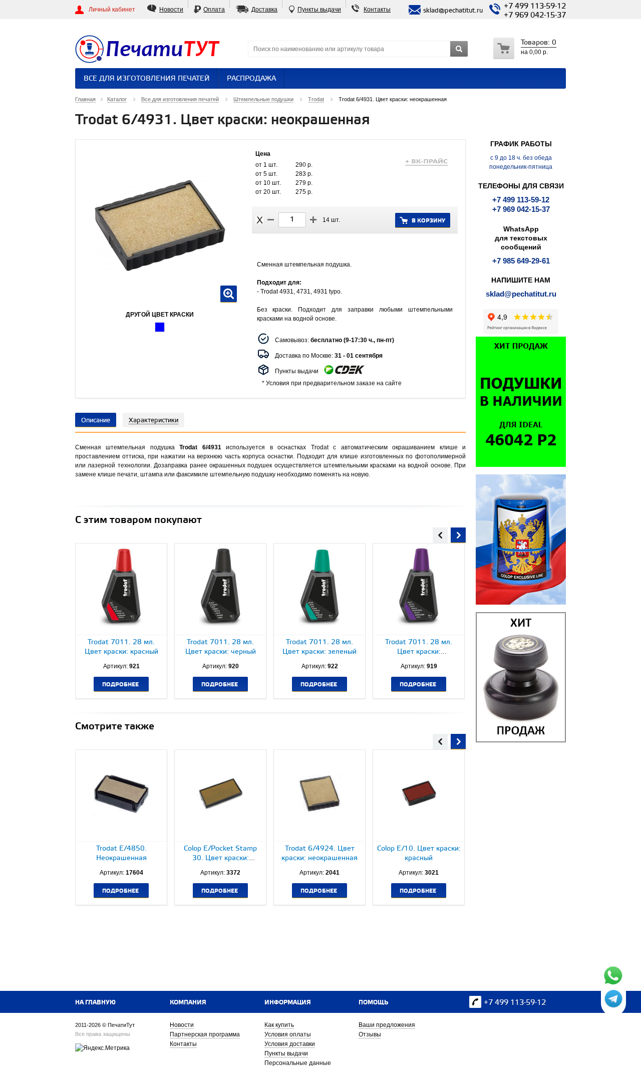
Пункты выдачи (319, 9)
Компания (188, 1002)
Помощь (373, 1002)
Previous (440, 534)
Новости (171, 9)
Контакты (377, 9)
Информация (287, 1002)
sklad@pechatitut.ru (521, 294)
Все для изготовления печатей (147, 79)
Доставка (264, 9)
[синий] (160, 327)
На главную (95, 1002)
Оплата (214, 9)
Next (458, 534)
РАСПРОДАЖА (251, 79)
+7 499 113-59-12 (535, 6)
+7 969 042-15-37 (535, 15)
